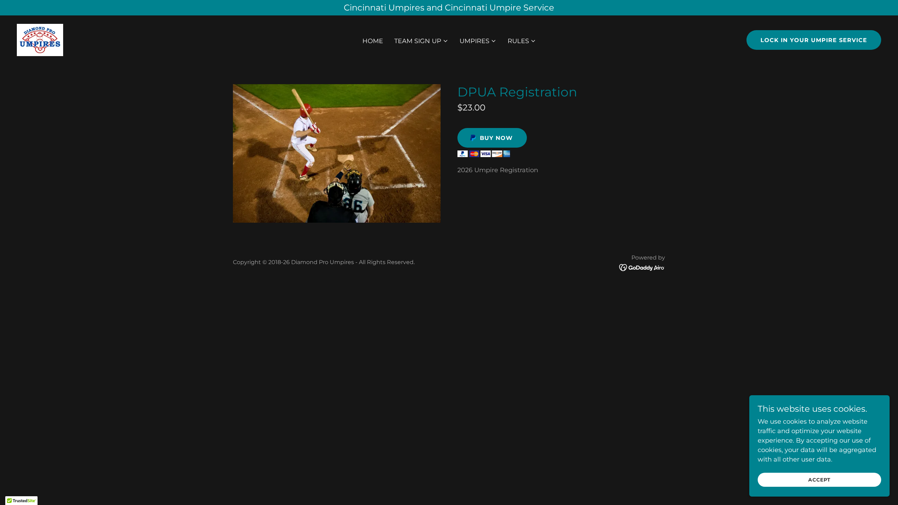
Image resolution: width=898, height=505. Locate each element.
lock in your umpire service (813, 40)
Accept (819, 480)
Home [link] (372, 41)
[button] (421, 41)
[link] (40, 39)
